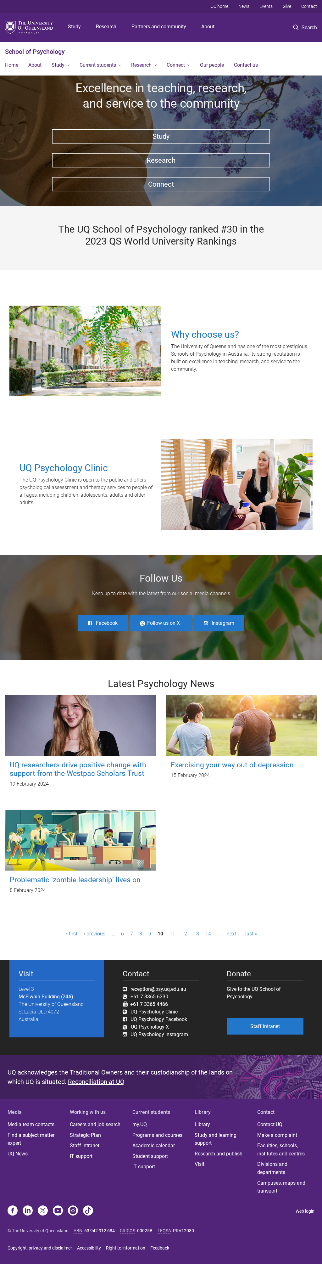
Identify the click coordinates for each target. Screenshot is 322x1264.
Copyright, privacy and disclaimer (40, 1247)
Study (74, 27)
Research (106, 27)
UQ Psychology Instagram (159, 1034)
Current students (98, 65)
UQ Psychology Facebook (158, 1019)
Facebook (107, 623)
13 (196, 934)
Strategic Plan (85, 1135)
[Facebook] (13, 1211)
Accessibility (89, 1247)
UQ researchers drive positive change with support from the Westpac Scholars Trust (78, 769)
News (243, 6)
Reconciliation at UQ (96, 1082)
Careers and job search (95, 1124)
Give (287, 6)
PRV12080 (183, 1230)
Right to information (125, 1247)
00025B (145, 1230)
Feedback (159, 1247)
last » (251, 934)
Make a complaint (277, 1135)
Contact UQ (269, 1124)
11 (172, 934)
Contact (309, 6)
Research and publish (218, 1154)
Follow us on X (163, 623)
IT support (81, 1156)
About (207, 27)
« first (71, 934)
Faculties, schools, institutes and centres (281, 1150)
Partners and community (158, 27)
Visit (199, 1164)
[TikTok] (88, 1211)
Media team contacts (31, 1124)
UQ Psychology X (148, 1027)
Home (11, 65)
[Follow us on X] (43, 1211)
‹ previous (94, 934)
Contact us (246, 65)
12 (184, 934)
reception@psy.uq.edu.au (158, 989)
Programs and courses (157, 1135)
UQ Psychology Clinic (154, 1012)
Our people (212, 65)
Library (202, 1124)
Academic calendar (153, 1145)
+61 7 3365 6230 (149, 997)
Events (266, 6)
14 (208, 934)
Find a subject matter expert (31, 1139)
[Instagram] (73, 1211)
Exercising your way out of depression (232, 765)
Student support (150, 1156)
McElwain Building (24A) (46, 997)
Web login (305, 1211)
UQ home (219, 6)
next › (233, 934)
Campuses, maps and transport (281, 1187)
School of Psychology (35, 51)
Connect (176, 65)
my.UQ (139, 1124)
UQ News (18, 1154)
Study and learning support (215, 1139)
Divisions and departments (272, 1168)
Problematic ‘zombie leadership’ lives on (75, 880)
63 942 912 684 (99, 1230)
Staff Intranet (84, 1145)
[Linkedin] (28, 1211)
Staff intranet (265, 1026)
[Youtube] (58, 1211)
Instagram (223, 623)
